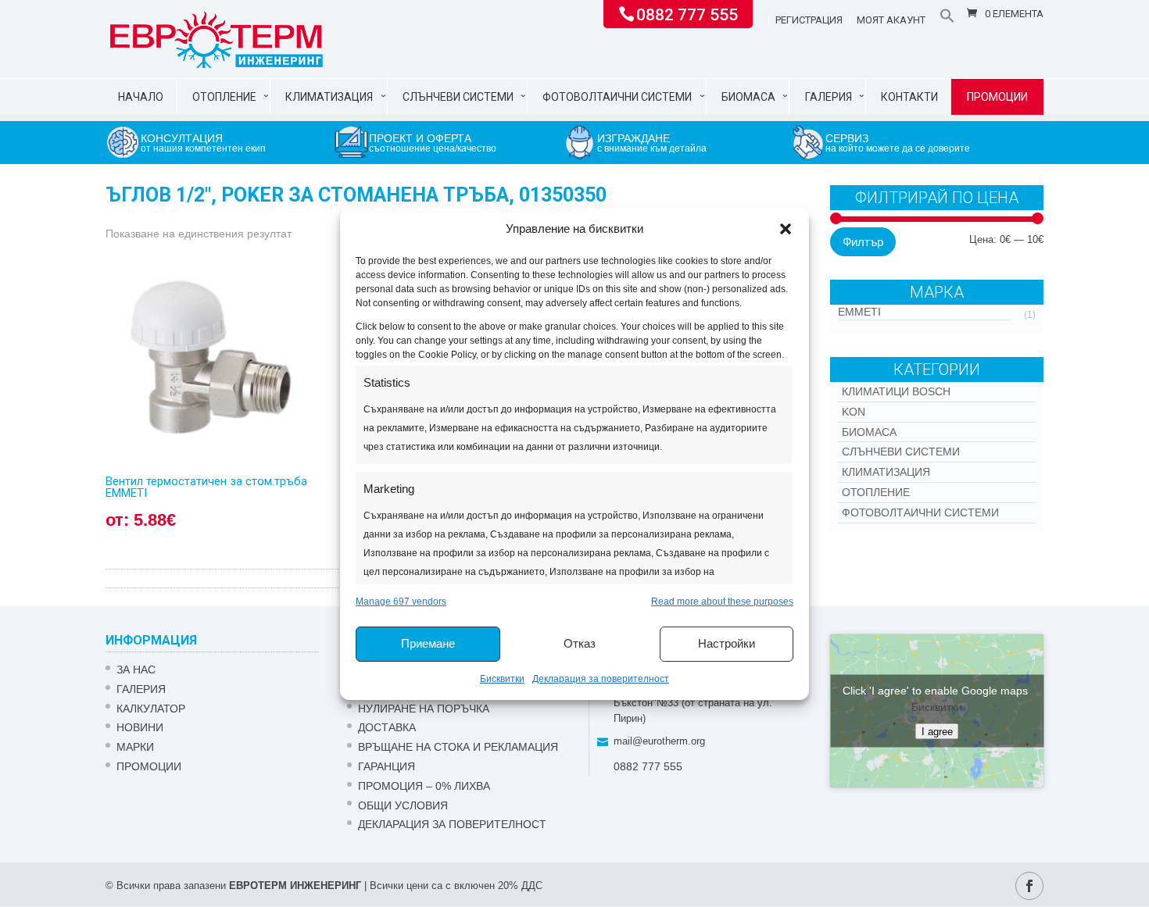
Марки (135, 747)
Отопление (224, 97)
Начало (140, 97)
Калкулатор (150, 708)
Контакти (909, 97)
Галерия (828, 97)
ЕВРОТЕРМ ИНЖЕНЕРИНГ (295, 885)
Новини (139, 727)
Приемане (428, 643)
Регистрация (809, 20)
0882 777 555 (687, 13)
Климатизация (329, 97)
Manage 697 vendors (401, 601)
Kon (853, 411)
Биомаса (748, 97)
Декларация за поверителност (600, 678)
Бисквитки (502, 678)
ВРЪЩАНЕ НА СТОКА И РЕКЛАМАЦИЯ (458, 747)
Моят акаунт (891, 20)
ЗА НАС (136, 669)
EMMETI (859, 311)
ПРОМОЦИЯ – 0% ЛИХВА (424, 786)
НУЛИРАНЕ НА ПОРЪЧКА (423, 708)
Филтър (863, 241)
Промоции (997, 97)
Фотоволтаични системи (617, 97)
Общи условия (403, 805)
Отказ (580, 643)
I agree (937, 731)
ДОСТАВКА (387, 727)
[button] (785, 229)
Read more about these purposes (722, 601)
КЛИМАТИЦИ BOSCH (896, 391)
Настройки (726, 643)
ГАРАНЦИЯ (386, 766)
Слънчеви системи (458, 97)
